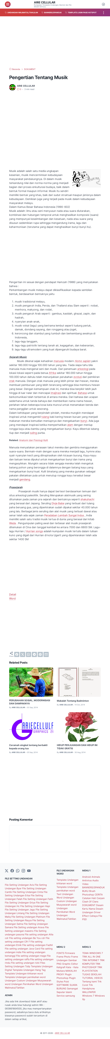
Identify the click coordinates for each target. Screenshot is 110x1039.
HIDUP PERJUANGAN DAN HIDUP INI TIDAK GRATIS (77, 747)
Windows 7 (88, 995)
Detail (12, 594)
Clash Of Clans (90, 901)
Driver (97, 912)
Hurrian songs (34, 531)
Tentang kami (90, 981)
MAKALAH (71, 970)
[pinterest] (40, 654)
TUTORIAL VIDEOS (92, 978)
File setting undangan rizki (25, 962)
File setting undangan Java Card (23, 948)
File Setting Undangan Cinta (28, 892)
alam (70, 424)
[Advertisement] (55, 42)
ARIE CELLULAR (44, 2)
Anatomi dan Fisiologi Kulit (33, 440)
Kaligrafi (61, 967)
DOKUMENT (89, 905)
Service (61, 995)
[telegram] (34, 654)
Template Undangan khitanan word (24, 973)
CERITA (99, 894)
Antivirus (87, 880)
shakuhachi (87, 499)
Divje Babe (58, 503)
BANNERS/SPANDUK (93, 887)
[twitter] (22, 654)
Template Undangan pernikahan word (25, 977)
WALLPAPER (89, 992)
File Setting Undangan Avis (20, 884)
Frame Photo (64, 956)
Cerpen (101, 898)
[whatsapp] (28, 654)
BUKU (85, 891)
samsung (70, 995)
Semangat (72, 988)
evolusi (77, 376)
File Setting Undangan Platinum (28, 916)
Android (87, 876)
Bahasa (82, 392)
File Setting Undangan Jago (20, 909)
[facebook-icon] (12, 871)
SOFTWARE (63, 985)
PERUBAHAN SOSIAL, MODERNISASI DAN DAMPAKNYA (29, 702)
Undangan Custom (15, 980)
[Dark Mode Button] (103, 4)
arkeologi (83, 368)
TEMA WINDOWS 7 (92, 953)
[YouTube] (29, 871)
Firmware (70, 953)
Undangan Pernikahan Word (26, 984)
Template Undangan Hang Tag (29, 969)
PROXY (61, 974)
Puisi (66, 981)
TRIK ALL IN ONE (91, 956)
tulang (45, 416)
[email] (46, 654)
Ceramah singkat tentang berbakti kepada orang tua (28, 747)
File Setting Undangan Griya (20, 902)
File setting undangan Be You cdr (27, 938)
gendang (24, 479)
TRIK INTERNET (91, 960)
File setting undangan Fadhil (37, 945)
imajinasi (56, 392)
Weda (12, 523)
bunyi (83, 420)
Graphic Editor (70, 963)
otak (12, 380)
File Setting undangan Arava (29, 927)
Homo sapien (83, 361)
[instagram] (23, 871)
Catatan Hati (89, 898)
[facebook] (16, 654)
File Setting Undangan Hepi (35, 906)
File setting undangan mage (31, 955)
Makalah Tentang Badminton (73, 700)
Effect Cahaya (90, 915)
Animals (96, 876)
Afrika (52, 372)
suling (33, 432)
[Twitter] (6, 871)
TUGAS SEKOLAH (91, 974)
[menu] (8, 4)
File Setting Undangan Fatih (38, 899)
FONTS (61, 953)
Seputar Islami (64, 992)
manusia (59, 361)
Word (12, 598)
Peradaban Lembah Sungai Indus (64, 515)
